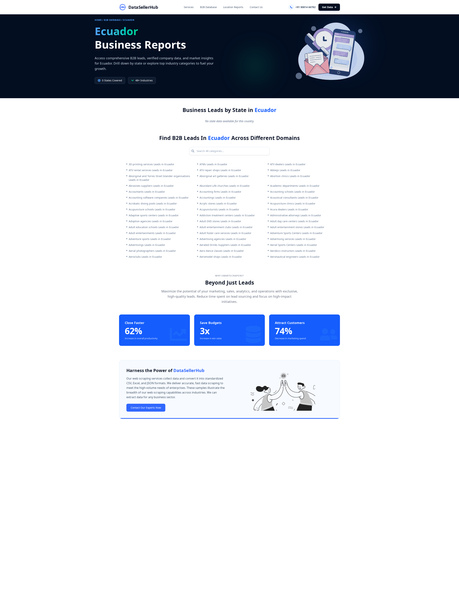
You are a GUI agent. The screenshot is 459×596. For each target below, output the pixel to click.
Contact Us (256, 7)
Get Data (327, 7)
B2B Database (208, 7)
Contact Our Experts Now (146, 407)
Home (98, 20)
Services (189, 7)
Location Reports (233, 7)
